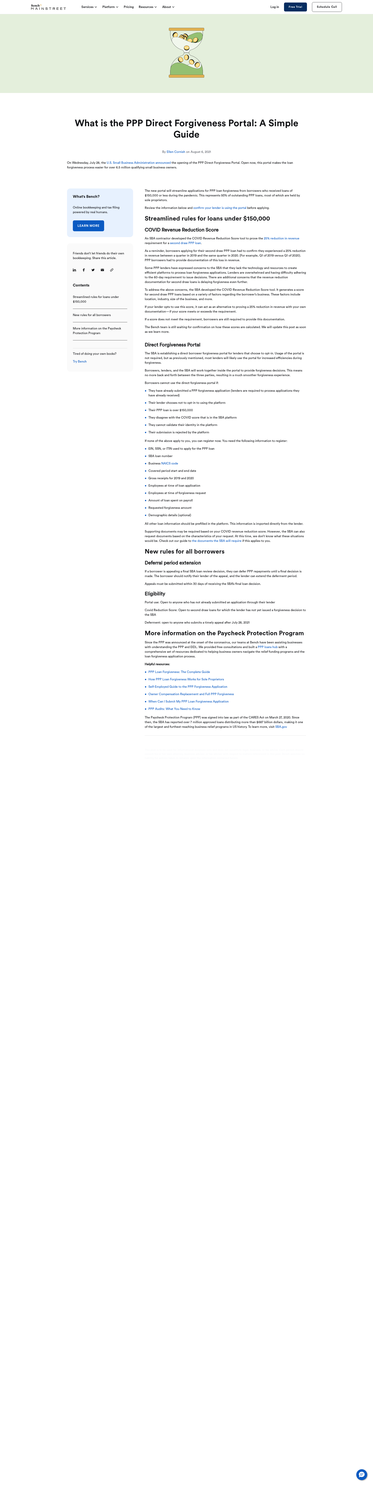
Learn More (88, 225)
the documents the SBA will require (216, 540)
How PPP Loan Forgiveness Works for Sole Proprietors (186, 679)
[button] (361, 1474)
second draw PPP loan (185, 243)
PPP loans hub (268, 647)
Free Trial (295, 7)
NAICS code (169, 463)
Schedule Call (327, 6)
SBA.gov (281, 726)
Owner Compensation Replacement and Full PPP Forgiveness (191, 694)
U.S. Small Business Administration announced (139, 162)
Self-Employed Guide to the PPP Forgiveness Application (187, 686)
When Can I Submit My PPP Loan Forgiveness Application (188, 701)
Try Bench (80, 361)
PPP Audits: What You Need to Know (174, 709)
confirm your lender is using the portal (219, 207)
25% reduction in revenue (281, 238)
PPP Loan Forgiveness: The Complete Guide (179, 672)
